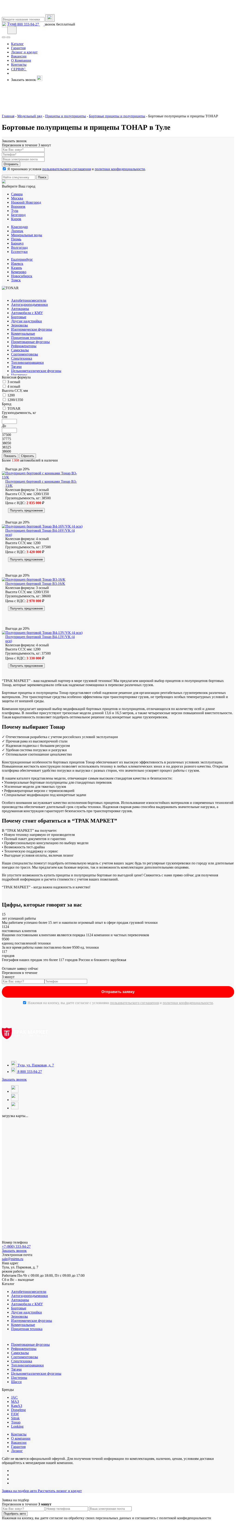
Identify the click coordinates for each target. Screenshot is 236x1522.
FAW (15, 1414)
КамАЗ (16, 1406)
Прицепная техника (26, 338)
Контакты (19, 1434)
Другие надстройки (26, 321)
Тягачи (16, 367)
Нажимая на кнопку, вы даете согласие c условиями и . (121, 1003)
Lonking (17, 1426)
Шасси (16, 1382)
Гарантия (18, 1447)
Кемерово (18, 272)
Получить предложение (26, 510)
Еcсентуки (19, 252)
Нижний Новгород (26, 202)
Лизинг (17, 1451)
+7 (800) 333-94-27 (16, 1246)
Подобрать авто (15, 1513)
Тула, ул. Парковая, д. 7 (35, 1065)
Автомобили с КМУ (27, 313)
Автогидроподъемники (29, 304)
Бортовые (18, 317)
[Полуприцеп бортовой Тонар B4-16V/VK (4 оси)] (42, 526)
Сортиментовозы (24, 354)
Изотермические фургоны (31, 329)
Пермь (16, 239)
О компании (20, 1438)
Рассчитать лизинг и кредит (60, 1491)
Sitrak (15, 1418)
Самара (17, 194)
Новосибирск (21, 276)
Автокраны (20, 309)
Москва (17, 198)
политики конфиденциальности (120, 169)
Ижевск (17, 264)
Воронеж (18, 206)
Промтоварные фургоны (30, 342)
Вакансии (19, 1442)
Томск (16, 280)
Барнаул (17, 243)
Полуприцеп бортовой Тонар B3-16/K (35, 584)
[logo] (25, 12)
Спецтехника (21, 358)
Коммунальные (23, 333)
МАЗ (15, 1402)
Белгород (18, 215)
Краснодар (19, 227)
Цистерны (19, 375)
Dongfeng (18, 1410)
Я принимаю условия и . (76, 169)
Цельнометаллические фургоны (36, 371)
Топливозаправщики (27, 362)
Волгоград (19, 247)
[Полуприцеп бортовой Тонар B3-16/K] (33, 579)
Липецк (17, 231)
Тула (11, 24)
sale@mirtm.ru (12, 1259)
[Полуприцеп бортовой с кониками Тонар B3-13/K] (42, 477)
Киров (16, 219)
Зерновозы (19, 325)
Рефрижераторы (23, 346)
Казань (16, 268)
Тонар (16, 1422)
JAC (14, 1397)
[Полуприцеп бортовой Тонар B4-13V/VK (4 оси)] (42, 633)
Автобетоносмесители (28, 300)
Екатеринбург (22, 259)
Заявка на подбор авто (20, 1491)
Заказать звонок (14, 1079)
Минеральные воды (26, 235)
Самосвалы (20, 350)
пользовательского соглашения (66, 169)
